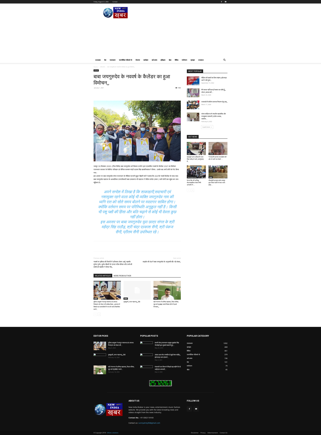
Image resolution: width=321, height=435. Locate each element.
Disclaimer (194, 433)
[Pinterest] (122, 93)
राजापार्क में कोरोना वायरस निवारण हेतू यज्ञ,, (214, 102)
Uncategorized (192, 177)
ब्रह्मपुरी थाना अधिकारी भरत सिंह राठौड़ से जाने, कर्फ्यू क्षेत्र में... (195, 159)
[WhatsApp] (128, 93)
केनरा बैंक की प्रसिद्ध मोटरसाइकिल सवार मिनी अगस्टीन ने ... (194, 182)
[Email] (139, 93)
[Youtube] (225, 2)
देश (105, 60)
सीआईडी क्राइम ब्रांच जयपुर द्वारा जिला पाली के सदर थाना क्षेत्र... (217, 182)
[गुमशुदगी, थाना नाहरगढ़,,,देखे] (137, 290)
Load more (206, 127)
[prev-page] (95, 314)
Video (201, 60)
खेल (170, 60)
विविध (176, 60)
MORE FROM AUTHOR (122, 276)
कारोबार (145, 60)
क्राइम (193, 60)
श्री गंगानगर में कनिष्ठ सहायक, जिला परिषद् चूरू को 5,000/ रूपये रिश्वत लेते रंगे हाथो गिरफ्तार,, (165, 304)
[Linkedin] (133, 93)
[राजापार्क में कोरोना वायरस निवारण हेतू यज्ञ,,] (193, 104)
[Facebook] (221, 2)
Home (98, 60)
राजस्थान (112, 60)
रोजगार (138, 60)
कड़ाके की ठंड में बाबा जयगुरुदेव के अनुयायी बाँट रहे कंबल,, (162, 262)
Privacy (203, 433)
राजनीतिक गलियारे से (125, 60)
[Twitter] (116, 93)
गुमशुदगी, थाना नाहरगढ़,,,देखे (132, 302)
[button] (224, 60)
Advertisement (213, 433)
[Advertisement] (160, 38)
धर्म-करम (154, 60)
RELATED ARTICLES (103, 276)
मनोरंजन (184, 60)
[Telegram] (145, 93)
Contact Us (223, 433)
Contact (114, 2)
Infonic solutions (112, 433)
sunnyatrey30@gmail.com (149, 423)
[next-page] (99, 314)
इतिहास (163, 60)
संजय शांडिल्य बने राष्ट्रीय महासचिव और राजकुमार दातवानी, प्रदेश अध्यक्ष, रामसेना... (213, 116)
